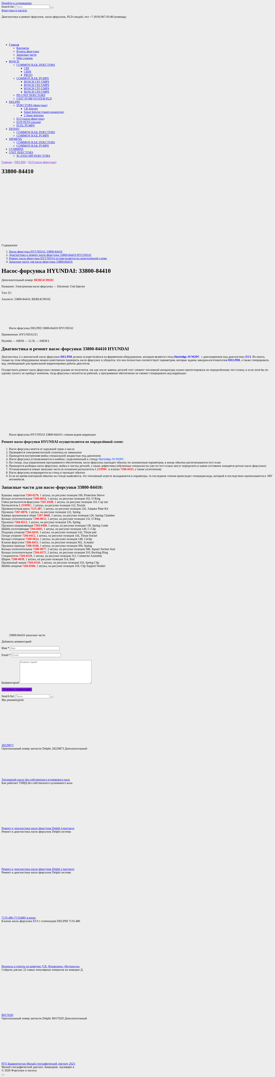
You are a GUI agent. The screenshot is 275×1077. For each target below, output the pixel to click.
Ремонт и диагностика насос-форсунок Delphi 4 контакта (37, 828)
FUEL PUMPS (25, 125)
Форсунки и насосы (14, 10)
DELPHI (14, 101)
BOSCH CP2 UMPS (36, 85)
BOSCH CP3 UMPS (36, 88)
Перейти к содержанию (16, 3)
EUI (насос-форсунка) (30, 118)
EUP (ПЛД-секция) (28, 122)
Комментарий (10, 682)
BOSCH (14, 61)
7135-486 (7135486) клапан (18, 917)
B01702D (7, 1015)
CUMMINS (16, 149)
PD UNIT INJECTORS (30, 95)
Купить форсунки (27, 51)
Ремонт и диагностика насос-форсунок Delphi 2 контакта (37, 869)
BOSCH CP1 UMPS (36, 81)
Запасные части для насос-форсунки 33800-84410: (41, 261)
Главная (14, 44)
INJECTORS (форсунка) (31, 105)
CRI (26, 68)
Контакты (22, 48)
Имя (5, 648)
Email (6, 655)
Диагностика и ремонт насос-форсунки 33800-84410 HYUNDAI (50, 255)
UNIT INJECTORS (21, 152)
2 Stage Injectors (34, 115)
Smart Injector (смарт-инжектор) (44, 112)
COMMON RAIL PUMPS (32, 78)
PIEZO (28, 75)
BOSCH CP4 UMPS (36, 91)
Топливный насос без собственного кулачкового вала (35, 779)
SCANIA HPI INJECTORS (33, 155)
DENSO (14, 128)
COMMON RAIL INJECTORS (35, 64)
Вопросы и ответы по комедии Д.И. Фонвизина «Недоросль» (40, 966)
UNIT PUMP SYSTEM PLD (34, 98)
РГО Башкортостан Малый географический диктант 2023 (38, 1063)
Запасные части (26, 54)
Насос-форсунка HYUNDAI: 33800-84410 (35, 251)
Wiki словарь (24, 58)
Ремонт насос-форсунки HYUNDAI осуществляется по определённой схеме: (58, 258)
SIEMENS (15, 139)
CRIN (27, 71)
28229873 (7, 745)
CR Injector (31, 108)
